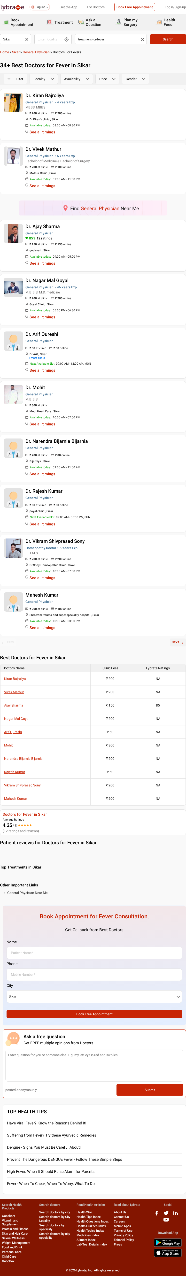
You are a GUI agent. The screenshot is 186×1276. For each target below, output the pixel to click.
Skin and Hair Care (15, 1233)
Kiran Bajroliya (15, 679)
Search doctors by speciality (51, 1227)
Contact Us (121, 1217)
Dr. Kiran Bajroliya (44, 95)
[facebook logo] (157, 1215)
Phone (12, 963)
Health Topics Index (90, 1230)
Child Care (9, 1256)
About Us (120, 1212)
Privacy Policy (123, 1235)
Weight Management (16, 1243)
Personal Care (12, 1252)
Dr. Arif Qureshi (41, 334)
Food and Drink (12, 1247)
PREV (10, 642)
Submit (150, 1090)
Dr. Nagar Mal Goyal (47, 280)
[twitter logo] (166, 1215)
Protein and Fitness (15, 1229)
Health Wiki (84, 1212)
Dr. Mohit (35, 387)
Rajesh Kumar (14, 772)
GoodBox (8, 1261)
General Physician (36, 52)
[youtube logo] (166, 1221)
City (10, 985)
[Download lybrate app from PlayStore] (168, 1246)
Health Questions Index (93, 1221)
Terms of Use (123, 1230)
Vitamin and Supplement (10, 1222)
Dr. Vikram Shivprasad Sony (55, 541)
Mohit (8, 745)
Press (118, 1244)
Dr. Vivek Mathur (43, 149)
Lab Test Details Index (92, 1244)
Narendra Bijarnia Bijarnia (23, 759)
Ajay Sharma (13, 705)
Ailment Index (86, 1240)
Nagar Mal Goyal (16, 719)
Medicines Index (88, 1235)
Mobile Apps (122, 1226)
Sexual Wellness (13, 1238)
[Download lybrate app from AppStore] (168, 1256)
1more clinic (36, 358)
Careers (119, 1221)
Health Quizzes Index (91, 1226)
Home (4, 52)
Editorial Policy (124, 1240)
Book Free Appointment (134, 7)
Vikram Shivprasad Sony (22, 785)
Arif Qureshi (13, 732)
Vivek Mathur (14, 692)
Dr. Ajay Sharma (42, 226)
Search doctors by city (54, 1212)
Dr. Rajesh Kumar (43, 491)
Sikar (16, 52)
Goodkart (8, 1216)
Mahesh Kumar (41, 595)
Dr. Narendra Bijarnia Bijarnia (56, 441)
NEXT (175, 642)
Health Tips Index (89, 1217)
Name (12, 942)
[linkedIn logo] (175, 1215)
